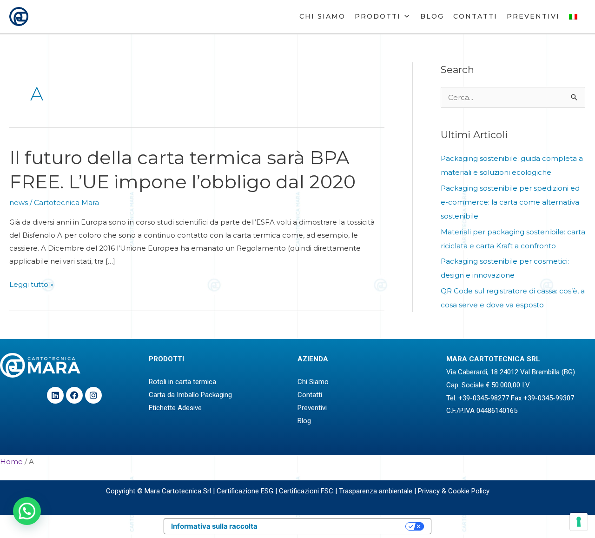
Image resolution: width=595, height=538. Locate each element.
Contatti (475, 16)
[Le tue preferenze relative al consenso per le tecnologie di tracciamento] (579, 522)
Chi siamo (322, 16)
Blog (432, 16)
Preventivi (533, 16)
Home (11, 461)
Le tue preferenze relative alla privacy (336, 526)
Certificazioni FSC (306, 491)
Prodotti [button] (378, 16)
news (18, 202)
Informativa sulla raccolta (214, 526)
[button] (27, 511)
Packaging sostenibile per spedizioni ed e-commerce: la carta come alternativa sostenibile (510, 202)
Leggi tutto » (31, 284)
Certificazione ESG (245, 491)
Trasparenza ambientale (375, 491)
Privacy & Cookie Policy (453, 491)
